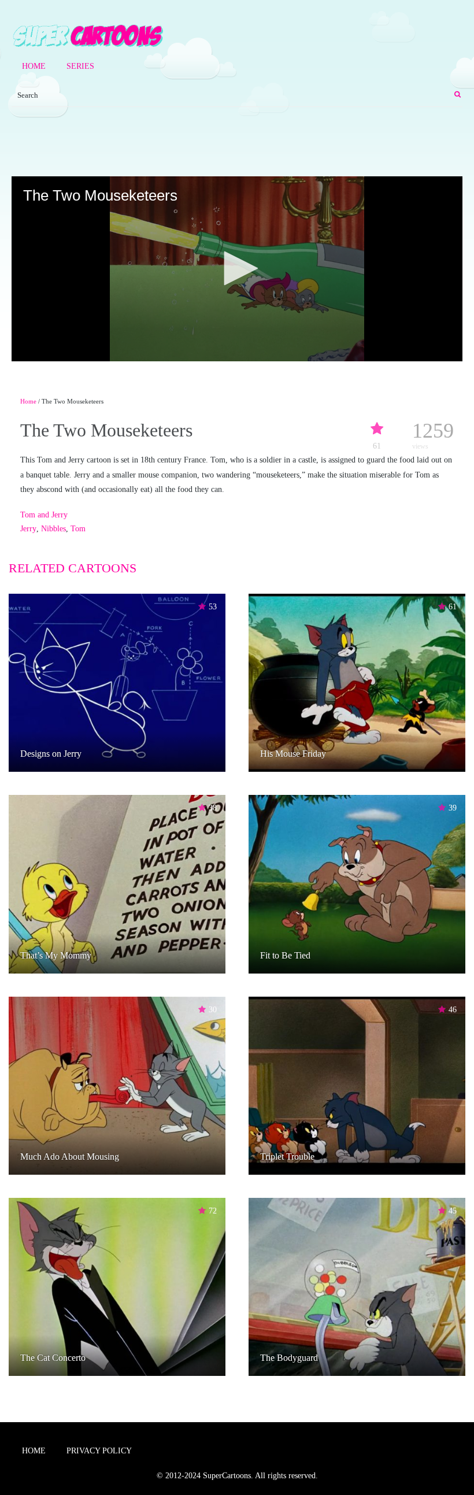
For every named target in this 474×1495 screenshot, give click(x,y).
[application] (237, 268)
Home (34, 66)
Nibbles (53, 528)
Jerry (28, 528)
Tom (78, 528)
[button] (237, 268)
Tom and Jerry (44, 514)
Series (80, 66)
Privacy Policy (99, 1450)
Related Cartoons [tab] (72, 568)
